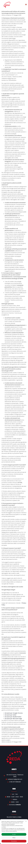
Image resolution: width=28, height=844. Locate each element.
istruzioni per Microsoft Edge (13, 719)
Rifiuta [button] (14, 837)
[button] (26, 4)
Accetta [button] (14, 834)
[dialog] (14, 831)
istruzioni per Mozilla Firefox (13, 717)
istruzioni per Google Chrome (14, 713)
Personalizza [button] (14, 841)
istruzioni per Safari (10, 715)
